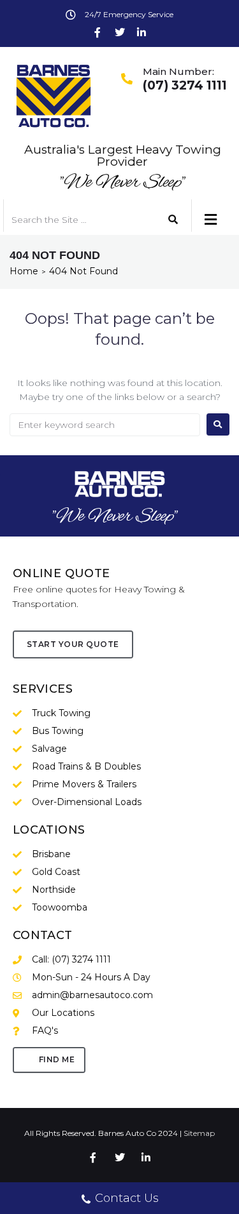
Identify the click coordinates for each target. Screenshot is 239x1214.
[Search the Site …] (76, 219)
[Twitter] (120, 32)
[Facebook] (97, 32)
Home (24, 271)
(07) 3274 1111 (185, 85)
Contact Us (127, 1198)
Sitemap (199, 1133)
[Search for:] (105, 424)
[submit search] (173, 219)
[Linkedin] (141, 32)
